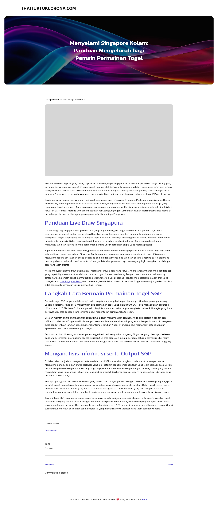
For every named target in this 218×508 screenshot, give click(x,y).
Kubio (145, 499)
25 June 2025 (66, 99)
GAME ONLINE (51, 430)
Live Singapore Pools (71, 281)
